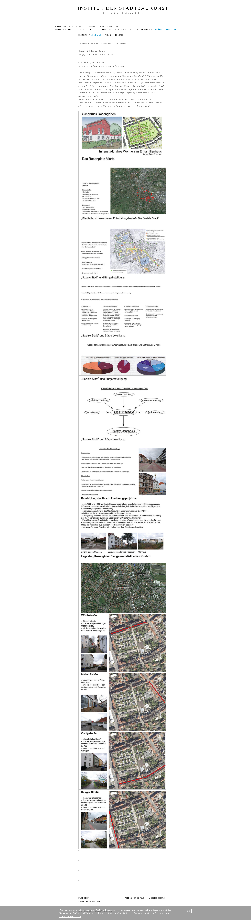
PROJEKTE (83, 35)
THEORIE (119, 35)
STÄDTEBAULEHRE (166, 29)
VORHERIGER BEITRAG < (135, 898)
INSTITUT (70, 29)
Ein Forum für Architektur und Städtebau (123, 13)
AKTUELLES (60, 26)
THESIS (108, 35)
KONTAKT (146, 29)
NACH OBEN (83, 898)
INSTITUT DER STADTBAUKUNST (123, 8)
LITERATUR (131, 29)
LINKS (118, 29)
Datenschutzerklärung (70, 916)
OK (188, 911)
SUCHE (79, 26)
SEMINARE (96, 35)
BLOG (71, 26)
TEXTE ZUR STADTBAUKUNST (95, 29)
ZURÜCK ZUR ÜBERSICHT (89, 901)
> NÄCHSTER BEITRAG (156, 898)
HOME (58, 29)
